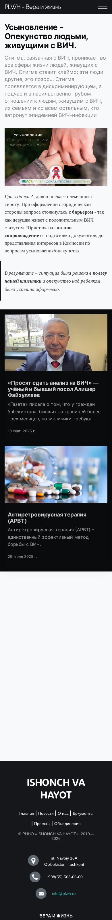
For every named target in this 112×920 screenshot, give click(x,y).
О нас (63, 813)
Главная (26, 813)
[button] (102, 6)
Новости (46, 813)
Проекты (42, 823)
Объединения (67, 823)
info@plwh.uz (64, 893)
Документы (83, 813)
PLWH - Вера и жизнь (33, 6)
